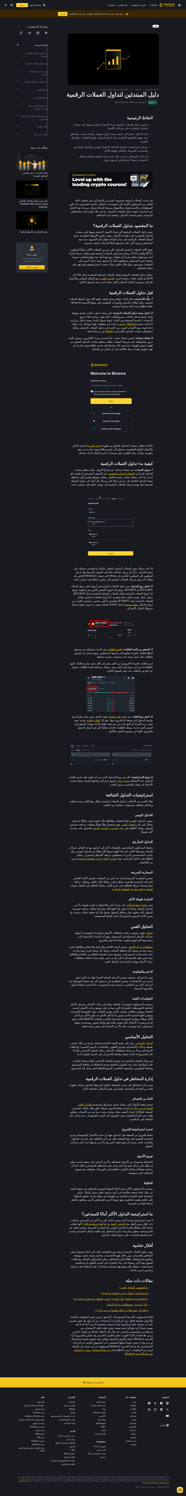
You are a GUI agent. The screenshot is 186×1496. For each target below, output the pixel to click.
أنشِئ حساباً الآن (32, 267)
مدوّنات (133, 1434)
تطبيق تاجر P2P (100, 1446)
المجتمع (133, 1437)
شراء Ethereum (38, 1444)
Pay (104, 1409)
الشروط (133, 1423)
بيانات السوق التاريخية (67, 1420)
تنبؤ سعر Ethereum (37, 1427)
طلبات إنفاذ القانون (68, 1464)
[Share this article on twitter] (46, 32)
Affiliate (72, 1409)
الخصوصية (132, 1427)
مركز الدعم (71, 1439)
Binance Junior (100, 1412)
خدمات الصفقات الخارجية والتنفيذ (62, 1416)
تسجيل (22, 5)
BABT (103, 1427)
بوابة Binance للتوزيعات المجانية (63, 1461)
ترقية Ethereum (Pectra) (35, 1416)
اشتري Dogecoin (38, 1441)
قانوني (133, 1420)
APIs (73, 1450)
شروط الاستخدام (24, 1481)
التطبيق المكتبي (69, 1405)
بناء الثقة (133, 1430)
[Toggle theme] (6, 5)
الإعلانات (133, 1409)
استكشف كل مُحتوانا (95, 1382)
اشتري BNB (40, 1434)
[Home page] (167, 5)
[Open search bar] (43, 5)
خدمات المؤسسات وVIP (97, 1453)
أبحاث (103, 1430)
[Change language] (12, 5)
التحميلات (71, 1402)
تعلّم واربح (41, 1402)
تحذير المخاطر (131, 1441)
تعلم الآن (62, 14)
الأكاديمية (102, 1416)
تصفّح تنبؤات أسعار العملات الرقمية (32, 1420)
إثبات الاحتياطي (69, 1423)
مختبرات (102, 1457)
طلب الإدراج (101, 1450)
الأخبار (134, 1412)
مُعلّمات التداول (69, 1457)
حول (134, 1402)
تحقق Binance (69, 1453)
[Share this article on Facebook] (37, 32)
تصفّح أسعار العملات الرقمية (34, 1405)
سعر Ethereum (39, 1412)
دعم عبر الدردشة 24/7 (66, 1436)
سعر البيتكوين (39, 1409)
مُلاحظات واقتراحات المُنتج (65, 1443)
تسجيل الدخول (35, 5)
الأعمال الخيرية (100, 1434)
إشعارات (133, 1444)
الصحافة (133, 1416)
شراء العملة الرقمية (98, 1405)
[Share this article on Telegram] (29, 32)
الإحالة (72, 1412)
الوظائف (133, 1405)
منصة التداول (101, 1402)
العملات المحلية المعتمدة (121, 473)
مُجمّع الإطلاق (101, 1423)
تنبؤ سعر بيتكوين (38, 1423)
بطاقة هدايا (102, 1420)
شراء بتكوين (40, 1430)
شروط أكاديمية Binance (151, 1483)
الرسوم (72, 1446)
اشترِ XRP (41, 1437)
